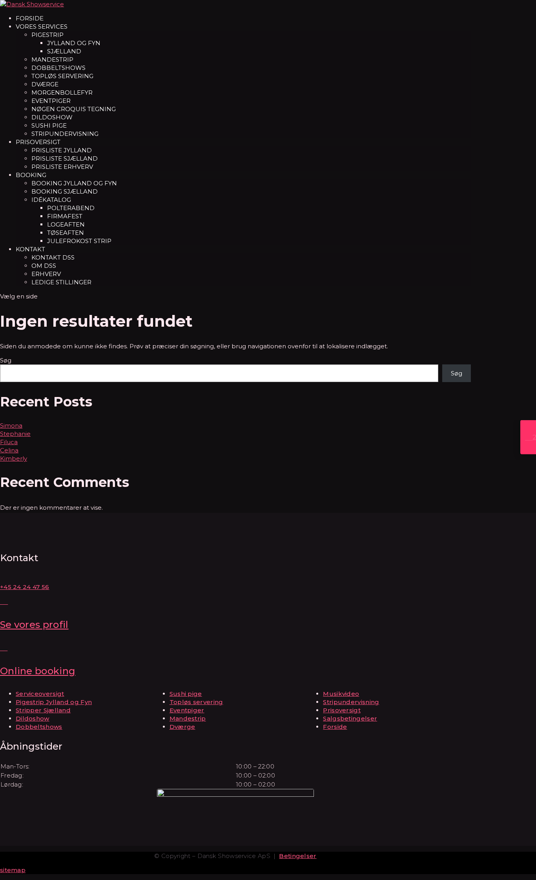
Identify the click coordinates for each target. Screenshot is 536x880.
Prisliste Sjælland (64, 158)
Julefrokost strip (79, 241)
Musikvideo (341, 693)
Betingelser (297, 856)
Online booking (37, 671)
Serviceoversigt (40, 693)
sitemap (13, 870)
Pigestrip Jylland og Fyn (54, 702)
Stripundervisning (64, 133)
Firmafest (64, 216)
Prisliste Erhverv (62, 166)
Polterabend (71, 208)
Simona (11, 425)
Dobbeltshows (58, 67)
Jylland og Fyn (73, 43)
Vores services (41, 26)
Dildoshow (52, 117)
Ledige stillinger (61, 282)
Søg (5, 360)
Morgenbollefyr (62, 92)
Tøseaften (65, 232)
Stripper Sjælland (43, 710)
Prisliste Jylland (61, 150)
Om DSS (43, 265)
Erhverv (46, 274)
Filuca (9, 442)
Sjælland (64, 51)
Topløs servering (62, 76)
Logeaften (66, 224)
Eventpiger (51, 100)
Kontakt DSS (53, 257)
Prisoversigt (38, 142)
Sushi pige (49, 125)
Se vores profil (34, 624)
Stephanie (15, 433)
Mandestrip (52, 59)
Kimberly (13, 458)
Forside (30, 18)
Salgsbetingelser (350, 718)
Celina (9, 450)
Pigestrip (47, 34)
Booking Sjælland (64, 191)
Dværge (44, 84)
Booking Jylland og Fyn (74, 183)
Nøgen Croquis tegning (73, 109)
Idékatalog (51, 199)
